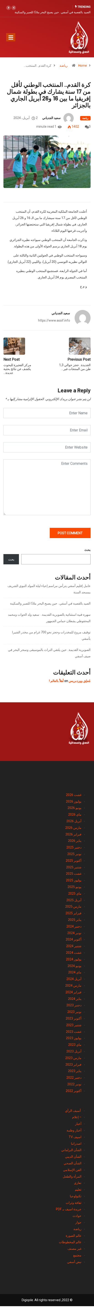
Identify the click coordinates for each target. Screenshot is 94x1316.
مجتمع (77, 1255)
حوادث (77, 1216)
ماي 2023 (74, 1044)
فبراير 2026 (73, 834)
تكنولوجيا (75, 1196)
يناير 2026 (74, 841)
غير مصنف (74, 1248)
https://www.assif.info (54, 320)
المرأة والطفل (72, 1176)
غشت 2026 (73, 795)
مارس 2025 (73, 906)
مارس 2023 (73, 1058)
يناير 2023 (74, 1071)
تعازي (77, 1183)
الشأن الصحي (72, 1163)
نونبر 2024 (74, 933)
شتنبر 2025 (73, 867)
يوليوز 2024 (73, 959)
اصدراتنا (76, 1143)
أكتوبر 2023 (73, 1018)
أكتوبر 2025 (73, 860)
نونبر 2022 (74, 1084)
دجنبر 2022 (73, 1077)
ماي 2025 (74, 893)
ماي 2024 (74, 972)
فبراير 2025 (73, 913)
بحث (87, 550)
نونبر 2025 (74, 854)
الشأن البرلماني (71, 1150)
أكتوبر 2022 (73, 1091)
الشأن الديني (73, 1156)
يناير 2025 (74, 920)
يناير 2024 (74, 999)
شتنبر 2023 (73, 1025)
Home (82, 65)
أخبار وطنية (74, 1130)
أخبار (78, 1124)
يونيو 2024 (74, 966)
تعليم (78, 1189)
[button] (13, 7)
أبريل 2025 (73, 900)
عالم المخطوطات (70, 1242)
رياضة (64, 65)
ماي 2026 (74, 814)
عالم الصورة (73, 1235)
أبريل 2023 (73, 1051)
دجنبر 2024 (73, 926)
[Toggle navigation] (10, 37)
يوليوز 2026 (73, 801)
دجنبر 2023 (73, 1005)
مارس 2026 (73, 828)
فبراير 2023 (73, 1064)
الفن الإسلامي (72, 1170)
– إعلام (76, 1117)
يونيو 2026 (74, 808)
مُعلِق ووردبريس (80, 681)
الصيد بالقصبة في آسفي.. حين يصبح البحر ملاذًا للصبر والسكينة (53, 12)
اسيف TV (75, 1137)
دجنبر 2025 (73, 847)
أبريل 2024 (73, 979)
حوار (78, 1222)
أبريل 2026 (73, 821)
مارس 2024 (73, 985)
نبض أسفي (74, 1262)
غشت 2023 (73, 1031)
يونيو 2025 (74, 887)
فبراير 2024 (73, 992)
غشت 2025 (73, 873)
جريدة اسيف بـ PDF (68, 1209)
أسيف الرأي (73, 1111)
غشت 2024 (73, 952)
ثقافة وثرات (73, 1203)
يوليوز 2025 (73, 880)
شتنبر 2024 (73, 946)
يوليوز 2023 (73, 1038)
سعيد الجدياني (51, 118)
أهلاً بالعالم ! (56, 681)
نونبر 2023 (74, 1012)
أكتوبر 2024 (73, 939)
